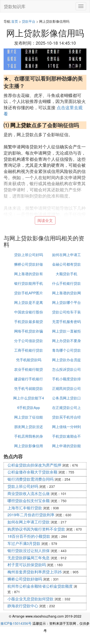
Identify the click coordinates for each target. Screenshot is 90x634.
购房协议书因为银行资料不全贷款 (36, 529)
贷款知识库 (14, 6)
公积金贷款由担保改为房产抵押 (34, 465)
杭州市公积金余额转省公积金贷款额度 (40, 586)
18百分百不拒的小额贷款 (28, 536)
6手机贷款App (28, 407)
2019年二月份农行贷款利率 (30, 514)
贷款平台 (28, 21)
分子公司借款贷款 (28, 340)
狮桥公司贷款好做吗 (24, 579)
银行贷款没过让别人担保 (28, 550)
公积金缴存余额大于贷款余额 (32, 472)
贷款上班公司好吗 (28, 254)
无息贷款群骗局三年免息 (28, 557)
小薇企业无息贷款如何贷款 (30, 599)
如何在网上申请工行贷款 (28, 522)
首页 (14, 21)
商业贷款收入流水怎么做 (28, 493)
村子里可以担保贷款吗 (26, 564)
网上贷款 (20, 125)
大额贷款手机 (66, 273)
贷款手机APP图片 (28, 292)
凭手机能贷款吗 (28, 359)
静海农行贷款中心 (22, 605)
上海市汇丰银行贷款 (24, 507)
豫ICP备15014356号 (15, 623)
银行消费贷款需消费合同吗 (30, 479)
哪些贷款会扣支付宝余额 (28, 500)
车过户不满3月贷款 (23, 543)
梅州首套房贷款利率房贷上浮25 (34, 572)
